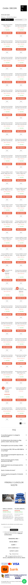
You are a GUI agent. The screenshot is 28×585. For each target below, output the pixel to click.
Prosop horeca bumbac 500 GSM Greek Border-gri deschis (7, 58)
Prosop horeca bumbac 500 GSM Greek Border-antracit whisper (7, 355)
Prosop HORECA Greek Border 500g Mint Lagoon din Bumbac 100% (21, 189)
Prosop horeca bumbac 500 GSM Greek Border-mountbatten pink (21, 58)
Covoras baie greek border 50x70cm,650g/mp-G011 (7, 388)
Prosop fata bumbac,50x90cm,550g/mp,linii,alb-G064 (21, 288)
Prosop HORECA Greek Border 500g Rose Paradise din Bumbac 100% (7, 238)
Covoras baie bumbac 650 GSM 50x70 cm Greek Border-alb (21, 388)
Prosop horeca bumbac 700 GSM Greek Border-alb (7, 288)
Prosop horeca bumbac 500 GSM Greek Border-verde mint (7, 107)
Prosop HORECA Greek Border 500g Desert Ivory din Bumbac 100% (21, 221)
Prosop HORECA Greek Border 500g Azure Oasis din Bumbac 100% (7, 189)
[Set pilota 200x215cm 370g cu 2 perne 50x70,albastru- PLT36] (20, 498)
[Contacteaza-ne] (22, 9)
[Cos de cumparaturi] (22, 12)
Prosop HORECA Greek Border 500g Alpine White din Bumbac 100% (21, 254)
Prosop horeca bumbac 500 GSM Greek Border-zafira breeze (7, 372)
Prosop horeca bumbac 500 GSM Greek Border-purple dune (7, 339)
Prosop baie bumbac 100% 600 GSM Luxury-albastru (21, 408)
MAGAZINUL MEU (13, 538)
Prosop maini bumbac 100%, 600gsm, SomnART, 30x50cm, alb (7, 25)
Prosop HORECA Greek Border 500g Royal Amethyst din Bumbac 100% (21, 205)
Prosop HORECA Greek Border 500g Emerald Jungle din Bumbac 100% (7, 221)
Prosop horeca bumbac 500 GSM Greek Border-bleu (7, 41)
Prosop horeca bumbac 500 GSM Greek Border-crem (21, 41)
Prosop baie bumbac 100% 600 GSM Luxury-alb (7, 408)
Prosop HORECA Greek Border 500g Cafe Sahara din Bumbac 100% (7, 254)
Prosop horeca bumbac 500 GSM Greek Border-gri (21, 123)
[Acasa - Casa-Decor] (9, 8)
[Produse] (22, 7)
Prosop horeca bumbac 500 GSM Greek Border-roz (7, 90)
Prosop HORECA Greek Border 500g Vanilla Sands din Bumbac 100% (7, 205)
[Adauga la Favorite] (7, 36)
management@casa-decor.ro (14, 556)
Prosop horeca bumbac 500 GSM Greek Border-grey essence (21, 107)
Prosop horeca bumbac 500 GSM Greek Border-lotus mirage (7, 306)
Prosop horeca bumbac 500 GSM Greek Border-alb (7, 156)
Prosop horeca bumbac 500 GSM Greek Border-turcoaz (21, 90)
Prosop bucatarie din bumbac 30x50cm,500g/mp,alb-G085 (7, 271)
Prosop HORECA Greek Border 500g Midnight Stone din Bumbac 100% (21, 238)
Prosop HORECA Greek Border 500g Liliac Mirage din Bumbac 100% (21, 172)
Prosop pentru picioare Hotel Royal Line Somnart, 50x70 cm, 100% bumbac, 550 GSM (21, 372)
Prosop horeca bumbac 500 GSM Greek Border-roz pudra (7, 140)
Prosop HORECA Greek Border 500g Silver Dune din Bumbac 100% (7, 172)
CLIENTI (13, 544)
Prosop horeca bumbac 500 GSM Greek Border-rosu (21, 140)
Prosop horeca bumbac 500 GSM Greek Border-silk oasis (21, 339)
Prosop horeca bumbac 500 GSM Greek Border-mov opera (21, 74)
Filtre (8, 19)
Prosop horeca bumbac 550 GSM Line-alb (21, 355)
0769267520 (14, 554)
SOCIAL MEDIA (13, 541)
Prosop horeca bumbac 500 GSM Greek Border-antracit (21, 25)
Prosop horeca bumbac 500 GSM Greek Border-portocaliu (7, 123)
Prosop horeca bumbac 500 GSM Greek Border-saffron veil (21, 323)
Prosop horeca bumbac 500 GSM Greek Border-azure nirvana (7, 323)
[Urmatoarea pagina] (25, 423)
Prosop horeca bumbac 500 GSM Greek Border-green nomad (21, 306)
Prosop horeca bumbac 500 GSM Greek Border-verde (21, 156)
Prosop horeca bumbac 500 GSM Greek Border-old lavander (7, 74)
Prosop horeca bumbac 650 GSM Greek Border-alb (21, 271)
